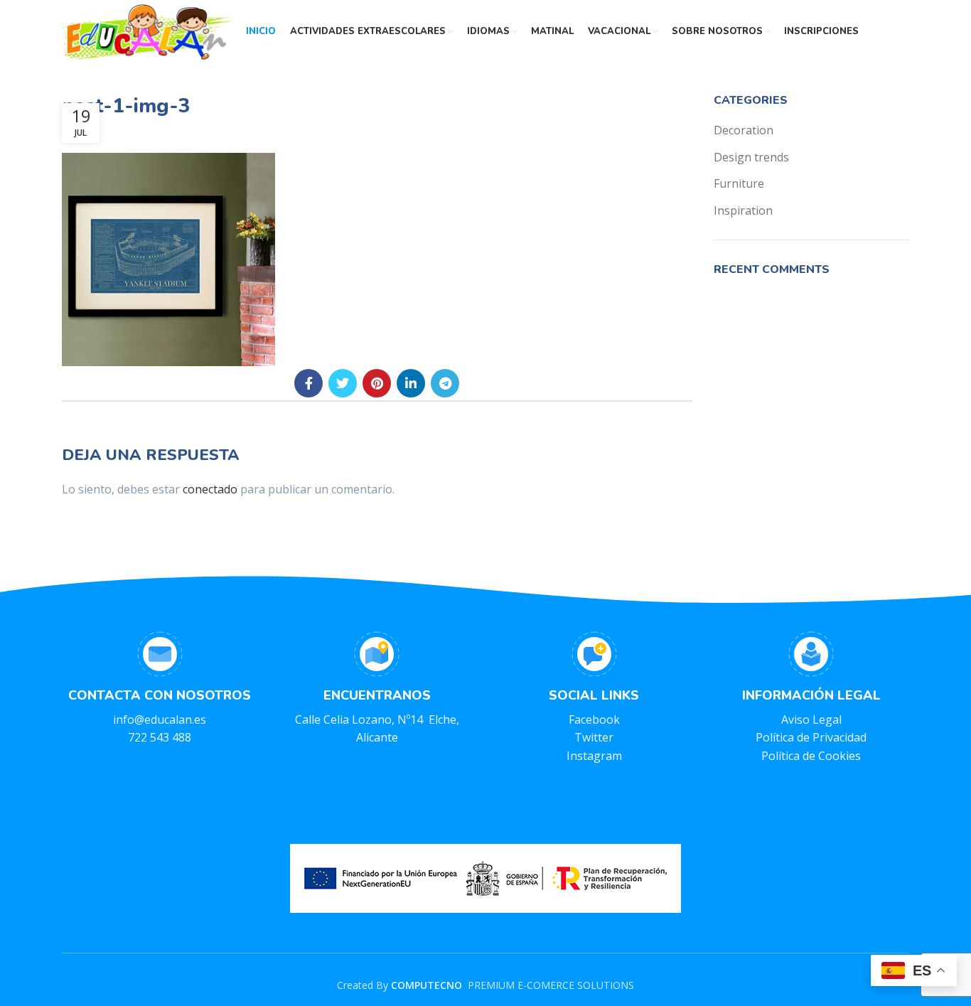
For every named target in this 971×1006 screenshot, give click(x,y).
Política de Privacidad (811, 737)
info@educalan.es (159, 719)
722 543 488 (159, 737)
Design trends (751, 157)
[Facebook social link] (308, 383)
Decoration (743, 130)
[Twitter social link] (342, 383)
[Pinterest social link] (377, 383)
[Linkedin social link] (411, 383)
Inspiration (743, 210)
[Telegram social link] (445, 383)
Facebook (594, 719)
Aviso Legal (811, 719)
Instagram (594, 756)
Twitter (593, 737)
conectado (210, 489)
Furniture (739, 183)
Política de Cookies (811, 756)
